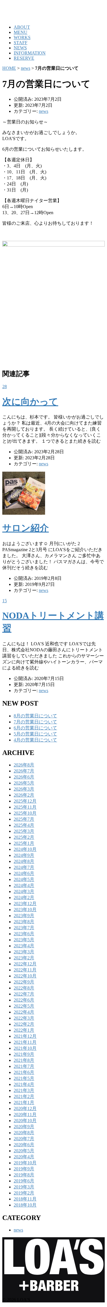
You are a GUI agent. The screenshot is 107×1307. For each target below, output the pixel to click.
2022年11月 (25, 969)
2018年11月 (25, 1198)
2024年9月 (24, 855)
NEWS (20, 47)
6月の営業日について (35, 727)
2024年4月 (24, 885)
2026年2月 (24, 795)
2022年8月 (24, 987)
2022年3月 (24, 1018)
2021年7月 (24, 1066)
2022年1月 (24, 1030)
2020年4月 (24, 1156)
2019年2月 (24, 1192)
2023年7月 (24, 927)
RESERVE (24, 58)
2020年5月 (24, 1150)
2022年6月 (24, 1000)
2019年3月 (24, 1186)
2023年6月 (24, 933)
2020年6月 (24, 1144)
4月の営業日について (35, 739)
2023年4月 (24, 945)
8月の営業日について (35, 715)
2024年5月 (24, 879)
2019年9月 (24, 1168)
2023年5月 (24, 939)
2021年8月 (24, 1060)
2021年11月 (25, 1042)
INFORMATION (30, 53)
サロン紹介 (25, 528)
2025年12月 (25, 801)
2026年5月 (24, 783)
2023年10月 (25, 909)
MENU (20, 32)
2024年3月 (24, 891)
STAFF (20, 42)
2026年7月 (24, 770)
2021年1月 (24, 1102)
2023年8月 (24, 921)
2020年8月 (24, 1132)
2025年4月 (24, 825)
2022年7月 (24, 994)
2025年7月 (24, 819)
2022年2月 (24, 1024)
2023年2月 (24, 957)
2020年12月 (25, 1108)
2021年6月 (24, 1072)
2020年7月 (24, 1138)
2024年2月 (24, 897)
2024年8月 (24, 861)
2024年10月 (25, 849)
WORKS (22, 37)
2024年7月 (24, 867)
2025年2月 (24, 837)
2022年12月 (25, 963)
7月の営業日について (35, 721)
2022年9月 (24, 981)
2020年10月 (25, 1120)
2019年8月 (24, 1174)
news (25, 68)
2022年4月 (24, 1012)
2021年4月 (24, 1084)
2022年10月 (25, 975)
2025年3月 (24, 831)
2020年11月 (25, 1114)
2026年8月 (24, 764)
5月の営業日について (35, 733)
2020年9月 (24, 1126)
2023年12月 (25, 903)
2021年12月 (25, 1036)
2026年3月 (24, 789)
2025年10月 (25, 813)
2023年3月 (24, 951)
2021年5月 (24, 1078)
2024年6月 (24, 873)
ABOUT (22, 27)
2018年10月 (25, 1205)
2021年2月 (24, 1096)
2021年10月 (25, 1048)
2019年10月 (25, 1162)
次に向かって (30, 401)
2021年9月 (24, 1054)
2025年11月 (25, 807)
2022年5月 (24, 1006)
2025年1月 (24, 843)
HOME (9, 68)
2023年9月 (24, 915)
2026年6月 (24, 776)
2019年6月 (24, 1180)
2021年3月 (24, 1090)
